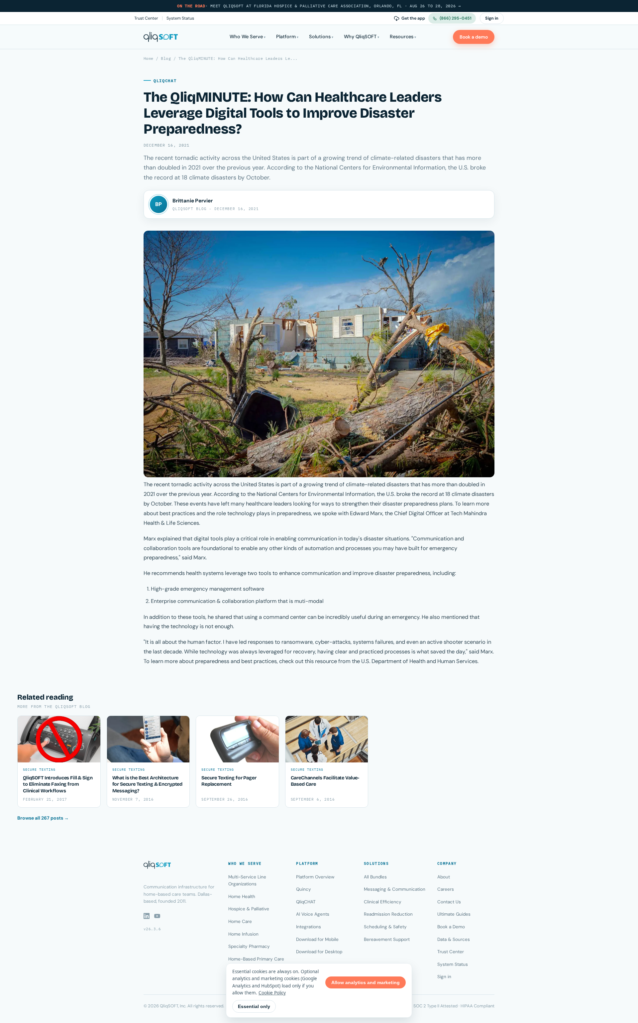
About (443, 877)
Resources (401, 37)
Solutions (320, 37)
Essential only (254, 1006)
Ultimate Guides (454, 914)
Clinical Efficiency (382, 902)
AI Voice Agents (312, 914)
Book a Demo (451, 927)
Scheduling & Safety (385, 927)
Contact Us (449, 902)
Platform (286, 37)
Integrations (308, 927)
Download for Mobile (317, 939)
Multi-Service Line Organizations (247, 880)
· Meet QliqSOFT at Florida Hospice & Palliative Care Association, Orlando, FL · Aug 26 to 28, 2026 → (319, 5)
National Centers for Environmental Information (315, 494)
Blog (166, 58)
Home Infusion (243, 934)
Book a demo (474, 37)
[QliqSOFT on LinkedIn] (147, 916)
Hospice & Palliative (248, 909)
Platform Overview (315, 877)
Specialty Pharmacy (249, 946)
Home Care (240, 921)
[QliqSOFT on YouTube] (157, 916)
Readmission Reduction (388, 914)
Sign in (491, 18)
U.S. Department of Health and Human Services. (419, 661)
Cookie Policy (272, 993)
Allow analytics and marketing (365, 982)
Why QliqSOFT (360, 37)
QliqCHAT (306, 902)
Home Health (241, 896)
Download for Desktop (319, 952)
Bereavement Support (387, 939)
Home (149, 58)
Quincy (303, 889)
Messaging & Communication (394, 889)
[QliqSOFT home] (161, 37)
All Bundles (375, 877)
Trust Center (146, 18)
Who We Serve (246, 37)
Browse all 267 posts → (43, 818)
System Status (180, 18)
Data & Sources (453, 939)
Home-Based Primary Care (256, 959)
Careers (445, 889)
